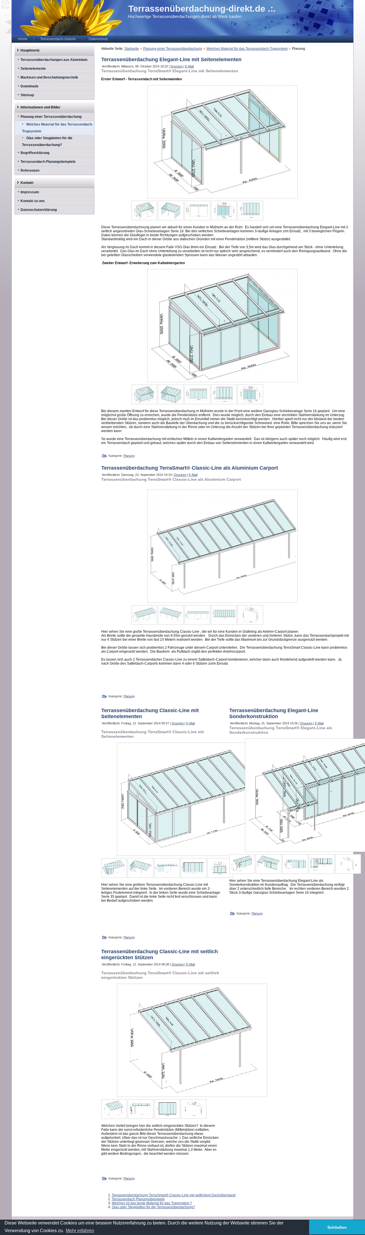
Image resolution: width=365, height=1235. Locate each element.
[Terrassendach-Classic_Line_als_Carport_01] (144, 615)
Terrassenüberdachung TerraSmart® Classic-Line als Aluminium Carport (189, 468)
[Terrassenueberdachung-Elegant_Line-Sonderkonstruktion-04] (321, 864)
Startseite (131, 49)
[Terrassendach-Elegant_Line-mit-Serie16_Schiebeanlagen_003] (197, 394)
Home (22, 39)
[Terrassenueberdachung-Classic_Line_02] (140, 1109)
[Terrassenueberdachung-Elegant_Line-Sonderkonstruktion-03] (295, 864)
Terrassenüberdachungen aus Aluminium (54, 60)
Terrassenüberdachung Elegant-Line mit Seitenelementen (171, 59)
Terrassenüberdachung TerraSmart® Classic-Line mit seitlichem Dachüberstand (174, 1195)
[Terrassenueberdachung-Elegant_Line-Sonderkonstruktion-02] (268, 864)
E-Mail (189, 66)
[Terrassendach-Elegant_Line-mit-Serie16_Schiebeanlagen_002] (171, 394)
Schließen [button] (337, 1227)
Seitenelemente (33, 69)
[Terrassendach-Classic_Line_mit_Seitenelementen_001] (114, 868)
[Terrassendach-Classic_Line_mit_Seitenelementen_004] (193, 868)
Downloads (29, 86)
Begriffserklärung (35, 153)
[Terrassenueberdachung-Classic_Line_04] (193, 1109)
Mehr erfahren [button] (80, 1230)
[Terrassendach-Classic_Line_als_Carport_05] (250, 615)
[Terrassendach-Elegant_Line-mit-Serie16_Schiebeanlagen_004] (224, 394)
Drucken (177, 66)
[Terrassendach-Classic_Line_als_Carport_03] (197, 615)
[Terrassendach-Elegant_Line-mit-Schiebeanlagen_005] (250, 210)
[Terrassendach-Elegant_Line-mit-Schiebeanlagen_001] (144, 210)
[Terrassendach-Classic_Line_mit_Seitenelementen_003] (167, 868)
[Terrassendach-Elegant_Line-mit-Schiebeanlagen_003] (197, 210)
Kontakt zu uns (33, 201)
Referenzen (30, 170)
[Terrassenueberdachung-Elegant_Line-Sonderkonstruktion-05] (348, 864)
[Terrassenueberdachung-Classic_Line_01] (114, 1109)
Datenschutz (98, 39)
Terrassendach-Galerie (58, 39)
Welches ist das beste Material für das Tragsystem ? (152, 1203)
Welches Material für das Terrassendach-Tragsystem (57, 127)
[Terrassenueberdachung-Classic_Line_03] (167, 1109)
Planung (129, 455)
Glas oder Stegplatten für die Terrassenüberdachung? (47, 141)
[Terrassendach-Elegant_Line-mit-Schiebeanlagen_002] (171, 210)
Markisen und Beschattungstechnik (49, 77)
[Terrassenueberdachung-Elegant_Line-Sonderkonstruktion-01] (242, 864)
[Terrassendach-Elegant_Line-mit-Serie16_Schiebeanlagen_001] (144, 394)
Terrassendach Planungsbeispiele (48, 162)
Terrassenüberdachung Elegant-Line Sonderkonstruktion (273, 713)
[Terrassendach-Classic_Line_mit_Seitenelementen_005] (220, 868)
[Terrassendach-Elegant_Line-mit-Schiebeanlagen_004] (224, 210)
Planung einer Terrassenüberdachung (51, 117)
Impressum (30, 192)
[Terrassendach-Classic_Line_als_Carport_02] (171, 615)
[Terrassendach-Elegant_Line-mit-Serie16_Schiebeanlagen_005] (250, 394)
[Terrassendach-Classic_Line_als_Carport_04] (224, 615)
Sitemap (27, 95)
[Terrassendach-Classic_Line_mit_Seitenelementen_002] (140, 868)
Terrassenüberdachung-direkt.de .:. (202, 9)
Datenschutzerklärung (39, 210)
